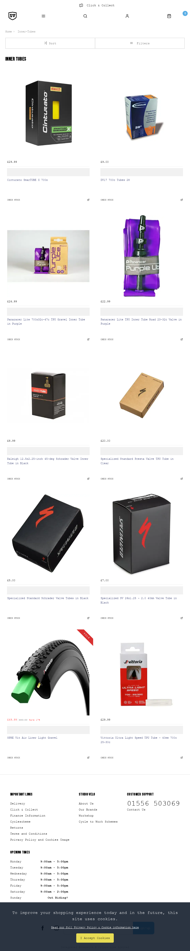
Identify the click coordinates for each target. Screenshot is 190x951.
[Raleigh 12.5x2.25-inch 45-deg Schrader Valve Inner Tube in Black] (48, 395)
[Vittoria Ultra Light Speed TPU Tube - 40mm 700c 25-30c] (142, 674)
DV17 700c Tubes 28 (115, 180)
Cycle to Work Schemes (98, 821)
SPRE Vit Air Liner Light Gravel (32, 737)
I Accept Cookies (95, 938)
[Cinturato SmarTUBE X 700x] (48, 116)
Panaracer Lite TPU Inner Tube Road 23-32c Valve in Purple (141, 322)
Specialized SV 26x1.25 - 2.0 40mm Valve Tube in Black (139, 600)
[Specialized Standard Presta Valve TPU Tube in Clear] (142, 395)
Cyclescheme (20, 821)
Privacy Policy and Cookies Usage (40, 840)
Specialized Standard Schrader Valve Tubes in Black (47, 598)
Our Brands (88, 809)
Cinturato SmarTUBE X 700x (27, 180)
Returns (16, 828)
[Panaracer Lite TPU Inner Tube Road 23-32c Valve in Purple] (142, 256)
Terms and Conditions (28, 834)
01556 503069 (153, 804)
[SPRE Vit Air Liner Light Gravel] (48, 674)
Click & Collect (100, 5)
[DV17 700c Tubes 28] (142, 116)
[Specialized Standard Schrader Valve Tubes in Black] (48, 535)
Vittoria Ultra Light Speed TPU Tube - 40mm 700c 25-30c (139, 740)
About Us (86, 803)
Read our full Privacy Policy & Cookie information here (95, 927)
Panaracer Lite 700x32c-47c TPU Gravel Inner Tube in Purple (46, 322)
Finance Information (27, 815)
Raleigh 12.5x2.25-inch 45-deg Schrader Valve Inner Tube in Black (47, 461)
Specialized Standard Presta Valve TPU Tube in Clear (137, 461)
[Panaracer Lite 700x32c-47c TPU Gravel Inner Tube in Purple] (48, 256)
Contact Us (136, 809)
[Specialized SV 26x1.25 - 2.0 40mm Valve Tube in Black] (142, 535)
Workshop (86, 815)
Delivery (17, 803)
